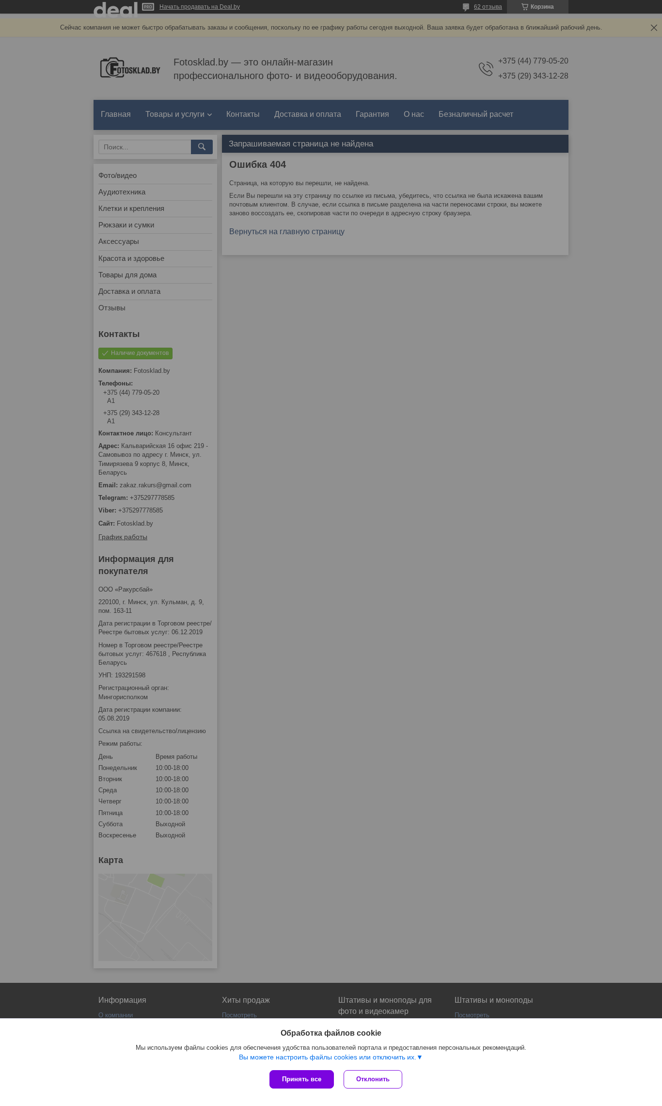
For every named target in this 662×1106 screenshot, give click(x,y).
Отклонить (373, 1079)
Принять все (301, 1079)
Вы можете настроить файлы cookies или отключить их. (327, 1057)
